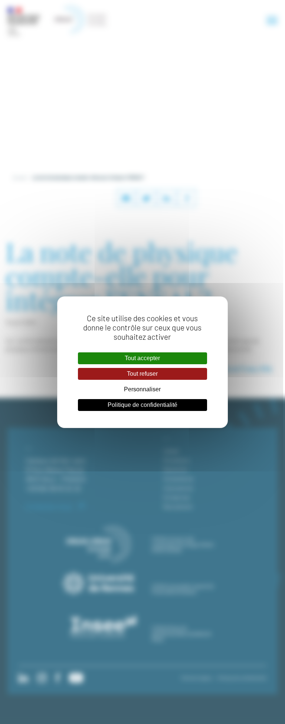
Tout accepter (142, 358)
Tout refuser (142, 374)
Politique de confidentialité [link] (142, 405)
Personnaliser (142, 389)
